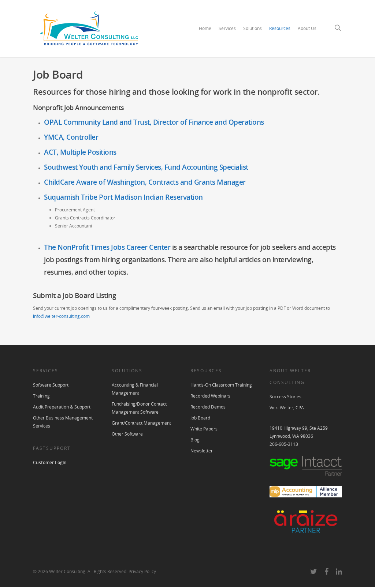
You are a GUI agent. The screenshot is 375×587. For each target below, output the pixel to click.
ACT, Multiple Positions (80, 152)
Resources (279, 28)
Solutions (252, 28)
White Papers (204, 429)
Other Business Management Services (63, 422)
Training (41, 396)
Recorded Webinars (210, 396)
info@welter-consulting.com (61, 316)
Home (205, 28)
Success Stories (285, 397)
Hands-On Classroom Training (221, 385)
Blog (195, 440)
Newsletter (201, 451)
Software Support (50, 385)
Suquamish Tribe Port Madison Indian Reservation (123, 197)
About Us (307, 28)
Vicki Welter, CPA (287, 407)
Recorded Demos (208, 407)
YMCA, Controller (71, 137)
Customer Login (50, 462)
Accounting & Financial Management (135, 389)
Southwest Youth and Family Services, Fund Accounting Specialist (146, 167)
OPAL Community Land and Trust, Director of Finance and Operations (154, 122)
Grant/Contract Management (141, 423)
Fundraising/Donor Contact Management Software (139, 408)
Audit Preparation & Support (61, 407)
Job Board (200, 418)
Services (227, 28)
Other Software (127, 434)
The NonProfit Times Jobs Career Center (107, 247)
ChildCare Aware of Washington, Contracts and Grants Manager (145, 182)
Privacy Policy (142, 571)
